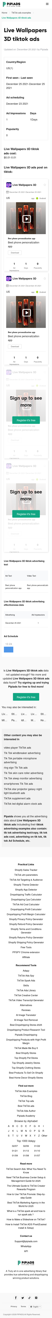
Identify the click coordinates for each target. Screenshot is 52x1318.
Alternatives (26, 1005)
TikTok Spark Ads (26, 980)
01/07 (37, 1155)
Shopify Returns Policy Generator (26, 937)
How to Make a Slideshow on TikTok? (26, 1219)
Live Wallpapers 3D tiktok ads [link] (16, 17)
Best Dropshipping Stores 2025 (26, 1024)
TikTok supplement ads (17, 798)
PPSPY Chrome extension (26, 952)
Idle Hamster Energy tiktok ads (26, 720)
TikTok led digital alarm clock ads (23, 803)
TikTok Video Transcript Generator (26, 1000)
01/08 (26, 1155)
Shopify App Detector (26, 889)
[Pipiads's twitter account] (22, 1298)
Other (43, 1135)
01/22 (37, 1146)
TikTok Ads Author (26, 1110)
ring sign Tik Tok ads (16, 767)
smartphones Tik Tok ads (18, 783)
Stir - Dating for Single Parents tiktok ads (16, 714)
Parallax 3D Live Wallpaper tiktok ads (16, 720)
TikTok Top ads (26, 1101)
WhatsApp (26, 1246)
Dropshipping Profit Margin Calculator (26, 914)
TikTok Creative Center (26, 995)
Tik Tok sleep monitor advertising (23, 778)
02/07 (15, 1146)
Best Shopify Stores (26, 1053)
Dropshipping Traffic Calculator (26, 894)
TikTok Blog (26, 1096)
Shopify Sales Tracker (26, 870)
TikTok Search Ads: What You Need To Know (26, 1170)
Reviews (26, 1010)
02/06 (26, 1146)
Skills (26, 985)
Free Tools (26, 947)
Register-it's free (26, 420)
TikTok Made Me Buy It (26, 1048)
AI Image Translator (26, 1015)
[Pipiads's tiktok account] (29, 1298)
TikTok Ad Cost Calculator (26, 904)
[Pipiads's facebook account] (16, 1298)
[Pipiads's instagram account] (36, 1298)
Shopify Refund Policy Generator (26, 924)
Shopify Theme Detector (26, 884)
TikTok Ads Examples (26, 1091)
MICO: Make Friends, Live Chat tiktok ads (6, 720)
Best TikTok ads (26, 1106)
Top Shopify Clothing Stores (26, 1067)
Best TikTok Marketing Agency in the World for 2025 (26, 1204)
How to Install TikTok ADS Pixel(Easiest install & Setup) (26, 1226)
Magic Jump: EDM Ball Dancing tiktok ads (36, 720)
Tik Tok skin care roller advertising (23, 773)
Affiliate (26, 957)
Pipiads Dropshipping (26, 1034)
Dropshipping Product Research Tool (26, 1029)
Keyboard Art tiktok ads (45, 720)
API (26, 1251)
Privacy (14, 1306)
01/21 (15, 1150)
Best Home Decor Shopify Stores (26, 1077)
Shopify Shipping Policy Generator (26, 942)
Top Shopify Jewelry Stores (26, 1062)
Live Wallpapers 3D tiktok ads (6, 714)
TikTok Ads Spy (26, 975)
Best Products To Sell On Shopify (26, 1072)
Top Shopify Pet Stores (26, 1058)
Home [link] (5, 12)
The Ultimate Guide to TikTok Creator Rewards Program (26, 1187)
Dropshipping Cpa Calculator (26, 899)
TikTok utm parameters (26, 874)
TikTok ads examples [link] (21, 12)
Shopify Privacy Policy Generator (26, 919)
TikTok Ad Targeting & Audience (26, 879)
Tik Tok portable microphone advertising (20, 760)
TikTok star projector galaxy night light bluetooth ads (23, 791)
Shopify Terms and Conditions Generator (26, 930)
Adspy (26, 970)
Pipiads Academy (26, 1115)
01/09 (15, 1155)
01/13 (26, 1150)
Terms (23, 1306)
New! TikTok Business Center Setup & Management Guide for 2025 (26, 1179)
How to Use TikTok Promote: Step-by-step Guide (26, 1195)
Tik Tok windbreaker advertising (22, 753)
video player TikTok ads (17, 747)
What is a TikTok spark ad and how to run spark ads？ (26, 1212)
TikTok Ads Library (26, 990)
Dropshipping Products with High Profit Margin (26, 1041)
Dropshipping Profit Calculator (26, 909)
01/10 (37, 1150)
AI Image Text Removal (26, 1020)
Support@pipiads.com (26, 1241)
